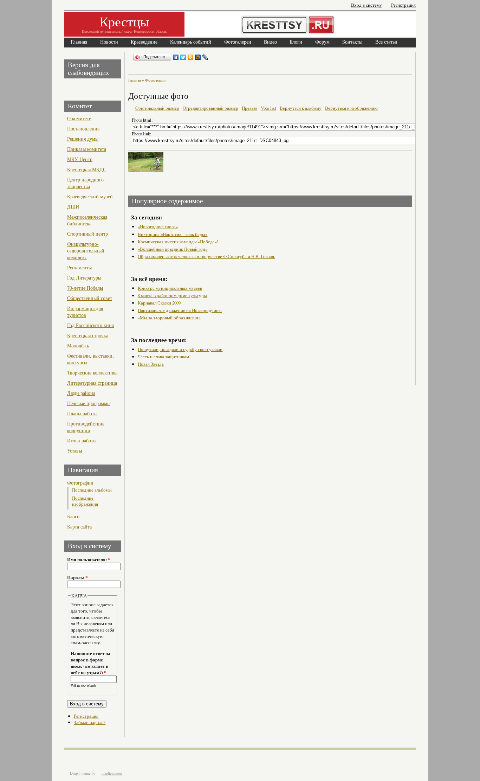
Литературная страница (92, 382)
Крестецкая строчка (87, 335)
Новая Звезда (151, 364)
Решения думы (82, 138)
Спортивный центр (87, 233)
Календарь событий (190, 42)
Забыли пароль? (89, 722)
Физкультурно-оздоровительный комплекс (85, 251)
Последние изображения (85, 501)
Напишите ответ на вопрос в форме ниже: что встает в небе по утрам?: (90, 663)
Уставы (74, 450)
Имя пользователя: (88, 559)
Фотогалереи (237, 42)
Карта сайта (79, 526)
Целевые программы (88, 403)
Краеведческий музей (90, 196)
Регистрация (403, 5)
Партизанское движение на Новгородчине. (180, 310)
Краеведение (144, 42)
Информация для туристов (85, 311)
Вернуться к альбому (301, 108)
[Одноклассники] (190, 57)
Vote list (268, 108)
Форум (322, 42)
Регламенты (79, 267)
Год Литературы (84, 277)
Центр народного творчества (85, 183)
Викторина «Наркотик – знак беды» (172, 234)
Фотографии (80, 482)
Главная (79, 42)
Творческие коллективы (92, 372)
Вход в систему (366, 5)
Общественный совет (89, 298)
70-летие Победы (85, 287)
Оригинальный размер (157, 108)
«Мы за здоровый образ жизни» (169, 317)
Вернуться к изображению (351, 108)
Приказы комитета (86, 149)
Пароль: (77, 577)
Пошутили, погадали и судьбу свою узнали (180, 349)
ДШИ (73, 206)
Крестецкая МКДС (86, 169)
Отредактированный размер (210, 108)
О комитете (79, 118)
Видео (270, 42)
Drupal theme (80, 773)
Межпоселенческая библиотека (87, 220)
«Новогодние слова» (158, 226)
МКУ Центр (79, 159)
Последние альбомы (92, 490)
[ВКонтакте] (176, 57)
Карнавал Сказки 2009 (159, 303)
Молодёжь (78, 345)
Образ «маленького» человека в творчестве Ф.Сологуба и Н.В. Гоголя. (206, 256)
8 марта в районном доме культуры (172, 295)
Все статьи (386, 42)
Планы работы (82, 413)
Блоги (296, 42)
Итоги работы (81, 440)
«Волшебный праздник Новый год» (172, 249)
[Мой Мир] (198, 57)
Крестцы (124, 21)
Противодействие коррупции (85, 427)
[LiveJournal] (205, 57)
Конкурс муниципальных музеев (170, 288)
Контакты (352, 42)
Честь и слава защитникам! (164, 356)
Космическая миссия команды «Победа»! (178, 241)
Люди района (81, 393)
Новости (109, 42)
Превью (249, 108)
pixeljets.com (112, 773)
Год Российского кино (90, 325)
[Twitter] (183, 57)
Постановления (83, 128)
